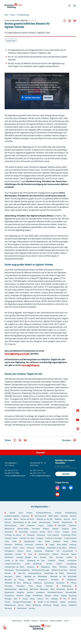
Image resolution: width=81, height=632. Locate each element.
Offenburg (27, 583)
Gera (40, 541)
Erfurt (50, 532)
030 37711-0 (13, 470)
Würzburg (8, 608)
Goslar (66, 541)
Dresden (55, 529)
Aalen (21, 513)
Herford (20, 551)
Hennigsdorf (9, 551)
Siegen (28, 596)
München (73, 570)
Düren (74, 529)
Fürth (14, 541)
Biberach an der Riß (45, 519)
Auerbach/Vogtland (12, 516)
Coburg (41, 525)
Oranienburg (49, 583)
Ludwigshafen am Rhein (14, 567)
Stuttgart (8, 599)
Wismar (21, 605)
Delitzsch (72, 525)
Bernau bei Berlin (28, 519)
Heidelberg (40, 548)
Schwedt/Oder (70, 592)
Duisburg (65, 529)
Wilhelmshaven (10, 605)
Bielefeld (58, 519)
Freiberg (40, 538)
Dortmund (36, 529)
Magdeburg (45, 567)
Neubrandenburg (34, 573)
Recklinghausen (11, 589)
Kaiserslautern (44, 554)
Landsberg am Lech (36, 561)
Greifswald (29, 545)
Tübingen (54, 599)
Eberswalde (23, 532)
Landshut (51, 561)
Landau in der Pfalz (14, 561)
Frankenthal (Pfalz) (68, 535)
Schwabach (41, 592)
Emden (42, 532)
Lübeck (60, 564)
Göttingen (9, 545)
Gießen (47, 541)
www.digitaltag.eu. (31, 365)
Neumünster (71, 573)
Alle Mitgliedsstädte (39, 506)
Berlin (16, 519)
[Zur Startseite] (13, 5)
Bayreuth (8, 519)
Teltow (32, 599)
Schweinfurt (9, 596)
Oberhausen (71, 580)
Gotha (74, 541)
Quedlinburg (66, 586)
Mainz (54, 567)
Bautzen (73, 516)
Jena (30, 554)
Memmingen (9, 570)
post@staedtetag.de (17, 475)
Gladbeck (56, 541)
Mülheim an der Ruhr (59, 570)
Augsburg (25, 516)
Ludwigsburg (71, 564)
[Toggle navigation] (74, 6)
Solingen (48, 596)
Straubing (72, 596)
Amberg (29, 513)
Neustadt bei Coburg (14, 580)
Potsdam (49, 586)
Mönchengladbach (23, 570)
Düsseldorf (9, 532)
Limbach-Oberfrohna (12, 564)
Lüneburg (30, 567)
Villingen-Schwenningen (22, 602)
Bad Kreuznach (40, 516)
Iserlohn (18, 554)
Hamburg (72, 545)
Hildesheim (49, 551)
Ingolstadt (8, 554)
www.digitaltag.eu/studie (17, 354)
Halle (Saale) (62, 545)
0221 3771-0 (38, 470)
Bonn (74, 519)
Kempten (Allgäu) (24, 557)
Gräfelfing (19, 545)
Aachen (12, 513)
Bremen (56, 522)
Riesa (52, 589)
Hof (58, 551)
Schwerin (19, 596)
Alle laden (48, 98)
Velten (74, 599)
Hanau (22, 548)
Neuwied (31, 580)
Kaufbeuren (9, 557)
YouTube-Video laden (32, 98)
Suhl (15, 599)
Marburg (73, 567)
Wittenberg (37, 605)
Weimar (63, 602)
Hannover (30, 548)
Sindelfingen (37, 596)
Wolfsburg (47, 605)
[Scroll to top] (75, 450)
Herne (28, 551)
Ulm (64, 599)
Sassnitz (30, 592)
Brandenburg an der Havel (25, 522)
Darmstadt (62, 525)
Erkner (57, 532)
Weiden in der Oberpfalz (48, 602)
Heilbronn (72, 548)
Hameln (7, 548)
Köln (51, 557)
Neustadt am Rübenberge (35, 576)
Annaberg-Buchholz (43, 513)
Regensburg (23, 589)
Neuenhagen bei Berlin (54, 573)
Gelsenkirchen (29, 541)
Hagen (52, 545)
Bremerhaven (67, 522)
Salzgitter (20, 592)
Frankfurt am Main (27, 538)
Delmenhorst (9, 529)
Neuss (18, 576)
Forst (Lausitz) (53, 535)
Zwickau (32, 608)
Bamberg (64, 516)
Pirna (31, 586)
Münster (8, 573)
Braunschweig (44, 522)
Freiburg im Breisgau (53, 538)
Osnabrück (60, 583)
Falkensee (31, 535)
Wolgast (56, 605)
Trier (47, 599)
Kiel (35, 557)
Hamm (15, 548)
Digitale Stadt (11, 40)
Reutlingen (44, 589)
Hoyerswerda (68, 551)
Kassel (74, 554)
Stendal (64, 596)
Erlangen (66, 532)
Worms (64, 605)
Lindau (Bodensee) (33, 564)
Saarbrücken (9, 592)
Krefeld (69, 557)
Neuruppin (9, 576)
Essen (74, 532)
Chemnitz (30, 525)
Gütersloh (39, 545)
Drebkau (47, 529)
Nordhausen (42, 580)
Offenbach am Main (13, 583)
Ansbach (58, 513)
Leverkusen (72, 561)
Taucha (25, 599)
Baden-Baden (54, 516)
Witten (28, 605)
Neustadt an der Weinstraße (63, 576)
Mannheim (63, 567)
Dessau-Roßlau (23, 529)
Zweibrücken (22, 608)
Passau (73, 583)
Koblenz (43, 557)
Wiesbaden (72, 602)
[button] (4, 627)
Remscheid (34, 589)
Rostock (70, 589)
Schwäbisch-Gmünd (55, 592)
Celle (22, 525)
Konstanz (59, 557)
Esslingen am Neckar (13, 535)
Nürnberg (54, 580)
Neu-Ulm (22, 573)
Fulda (7, 541)
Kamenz (56, 554)
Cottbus (50, 525)
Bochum (67, 519)
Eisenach (34, 532)
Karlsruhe (65, 554)
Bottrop (8, 522)
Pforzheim (9, 586)
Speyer (56, 596)
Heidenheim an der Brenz (57, 548)
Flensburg (41, 535)
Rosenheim (61, 589)
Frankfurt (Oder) (11, 538)
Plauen (39, 586)
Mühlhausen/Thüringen (40, 570)
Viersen (7, 602)
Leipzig (61, 561)
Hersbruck (38, 551)
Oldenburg (38, 583)
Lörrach (49, 564)
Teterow (40, 599)
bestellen (66, 473)
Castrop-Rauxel (11, 525)
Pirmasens (21, 586)
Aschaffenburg (70, 513)
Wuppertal (72, 605)
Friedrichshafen (70, 538)
